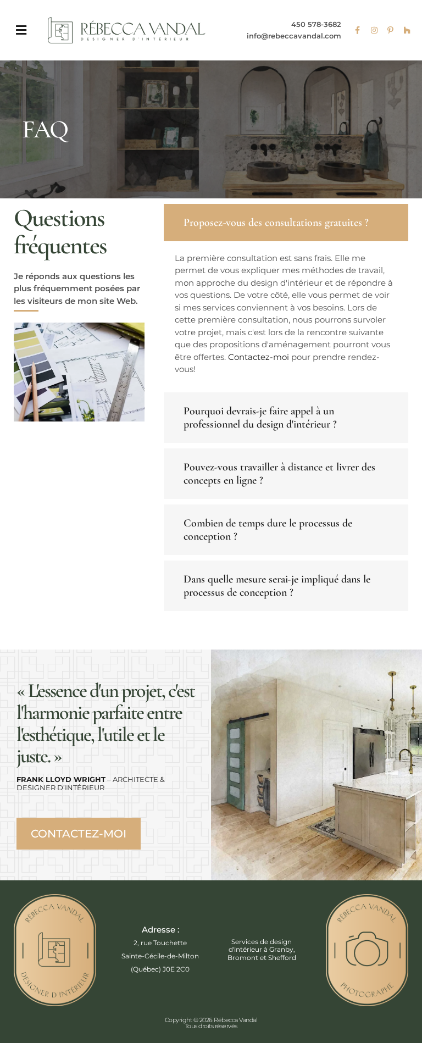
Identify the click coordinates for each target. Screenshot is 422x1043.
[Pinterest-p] (391, 30)
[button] (21, 30)
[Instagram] (374, 30)
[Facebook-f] (358, 30)
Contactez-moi (258, 357)
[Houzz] (407, 30)
